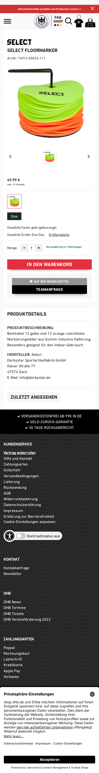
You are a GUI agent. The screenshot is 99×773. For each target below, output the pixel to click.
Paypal (9, 647)
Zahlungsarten (16, 464)
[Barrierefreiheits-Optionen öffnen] (10, 536)
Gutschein (12, 470)
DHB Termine (15, 607)
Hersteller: (19, 354)
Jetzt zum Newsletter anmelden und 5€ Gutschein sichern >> (49, 9)
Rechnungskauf (17, 653)
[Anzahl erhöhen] (38, 247)
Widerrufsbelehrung (20, 499)
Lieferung (12, 481)
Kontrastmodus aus (43, 536)
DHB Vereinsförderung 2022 (27, 619)
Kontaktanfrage (16, 568)
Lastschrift (13, 659)
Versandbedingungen (21, 476)
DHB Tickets (14, 613)
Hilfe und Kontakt (18, 458)
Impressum (13, 510)
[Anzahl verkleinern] (24, 247)
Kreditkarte (13, 665)
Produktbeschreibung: (30, 327)
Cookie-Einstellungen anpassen (30, 521)
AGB (7, 493)
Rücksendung (15, 487)
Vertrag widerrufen (20, 452)
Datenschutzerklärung (22, 504)
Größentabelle (59, 235)
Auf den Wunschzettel (51, 281)
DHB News (12, 602)
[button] (7, 21)
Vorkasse (11, 676)
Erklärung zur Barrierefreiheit (29, 516)
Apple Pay (12, 671)
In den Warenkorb (49, 264)
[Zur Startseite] (48, 20)
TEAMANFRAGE (49, 289)
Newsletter (13, 573)
